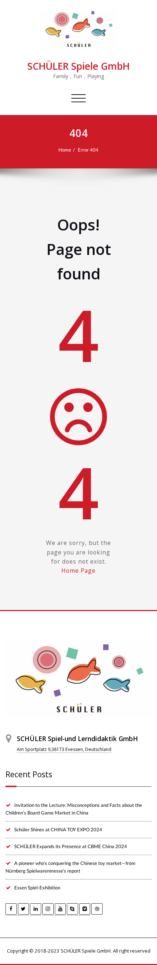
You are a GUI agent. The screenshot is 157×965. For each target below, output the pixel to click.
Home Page (78, 571)
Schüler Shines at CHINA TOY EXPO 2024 (58, 829)
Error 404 (88, 150)
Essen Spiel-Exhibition (37, 887)
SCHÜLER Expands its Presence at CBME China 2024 (70, 846)
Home (64, 150)
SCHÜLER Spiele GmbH (78, 66)
